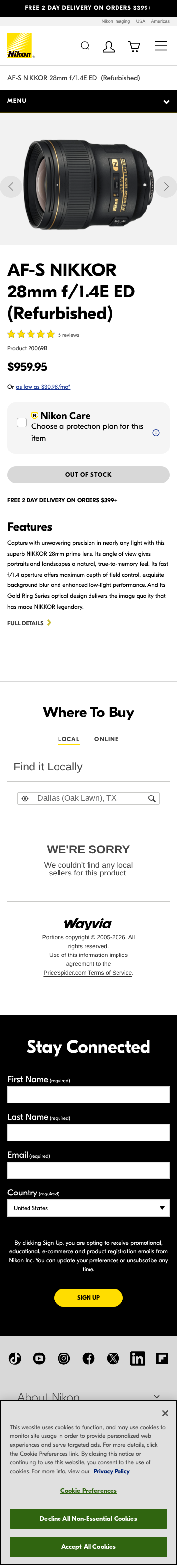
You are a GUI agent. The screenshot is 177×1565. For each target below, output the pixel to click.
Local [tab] (69, 739)
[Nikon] (21, 45)
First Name (38, 1079)
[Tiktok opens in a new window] (14, 1358)
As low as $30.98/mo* (43, 387)
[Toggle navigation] (161, 45)
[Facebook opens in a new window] (88, 1358)
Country (33, 1193)
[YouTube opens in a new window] (39, 1358)
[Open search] (84, 45)
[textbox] (88, 798)
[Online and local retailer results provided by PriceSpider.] (88, 920)
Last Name (38, 1117)
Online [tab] (106, 739)
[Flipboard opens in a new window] (162, 1358)
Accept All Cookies (88, 1546)
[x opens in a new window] (113, 1358)
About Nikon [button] (48, 1398)
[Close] (165, 1413)
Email (28, 1155)
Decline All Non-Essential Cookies (88, 1518)
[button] (13, 8)
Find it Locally (48, 766)
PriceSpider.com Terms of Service (87, 972)
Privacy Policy (112, 1471)
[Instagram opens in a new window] (64, 1358)
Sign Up (100, 1297)
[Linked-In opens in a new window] (137, 1358)
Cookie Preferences (88, 1490)
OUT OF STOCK (88, 474)
